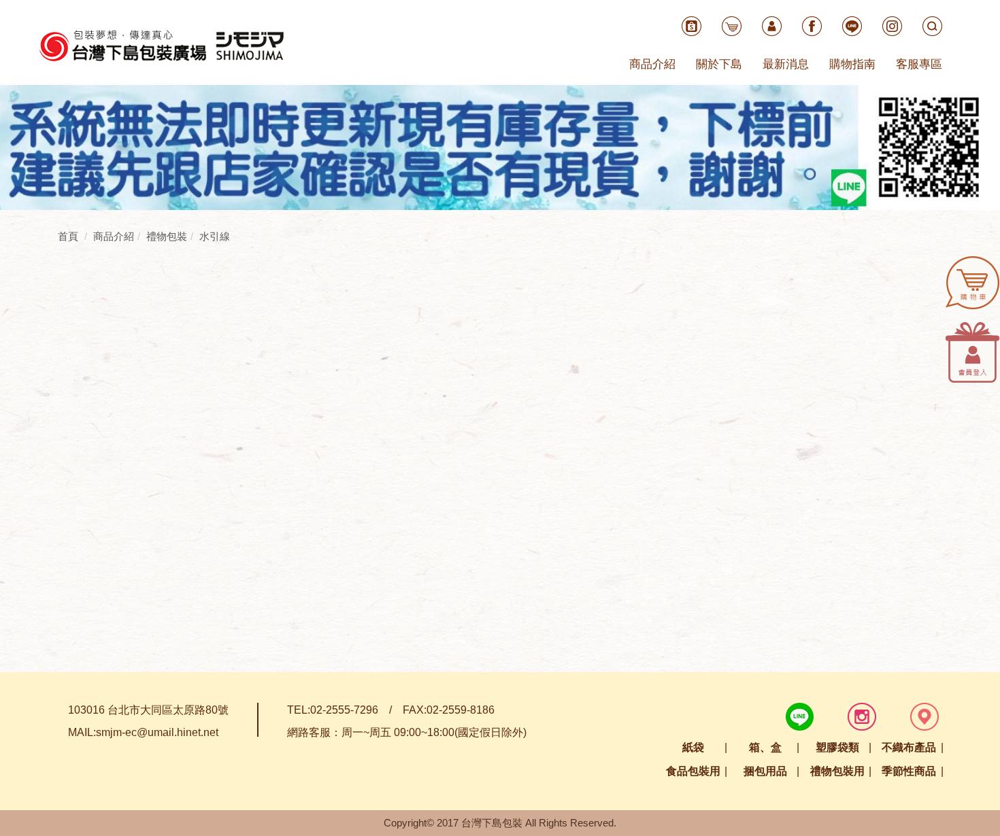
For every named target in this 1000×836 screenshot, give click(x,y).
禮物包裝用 (837, 771)
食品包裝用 (693, 771)
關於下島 (719, 64)
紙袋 (693, 747)
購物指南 (852, 64)
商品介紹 (652, 64)
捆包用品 (765, 771)
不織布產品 (909, 747)
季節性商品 (909, 771)
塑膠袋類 (837, 747)
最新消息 (786, 64)
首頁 (68, 236)
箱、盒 (765, 747)
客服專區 (919, 64)
